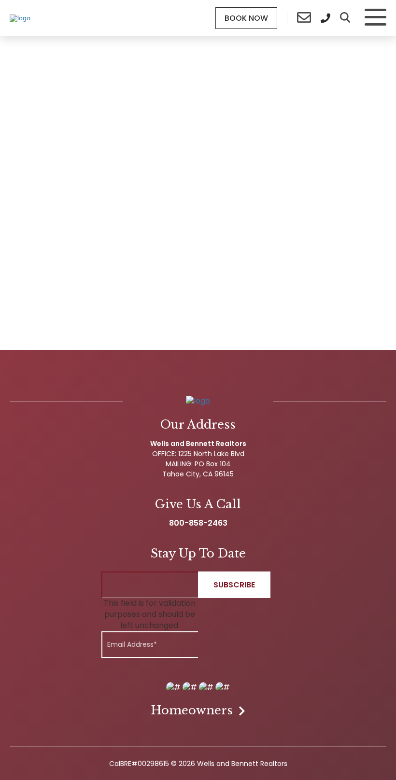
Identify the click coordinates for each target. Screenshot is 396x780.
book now (246, 18)
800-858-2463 (198, 523)
